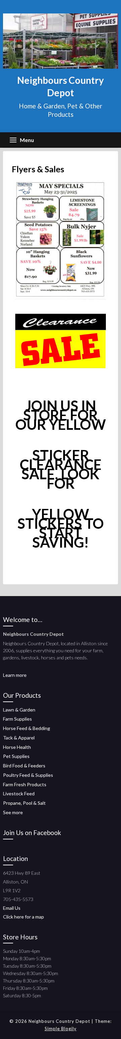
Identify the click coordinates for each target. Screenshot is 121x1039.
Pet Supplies (16, 756)
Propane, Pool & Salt (24, 803)
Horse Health (17, 747)
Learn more (15, 675)
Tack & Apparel (19, 737)
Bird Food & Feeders (24, 765)
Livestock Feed (19, 793)
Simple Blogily (61, 1028)
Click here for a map (23, 917)
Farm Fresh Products (24, 784)
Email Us (12, 908)
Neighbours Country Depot (60, 86)
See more (13, 812)
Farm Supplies (17, 719)
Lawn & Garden (19, 710)
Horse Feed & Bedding (26, 728)
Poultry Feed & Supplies (28, 775)
